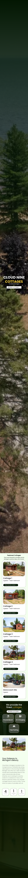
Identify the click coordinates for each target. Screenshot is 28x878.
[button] (25, 264)
